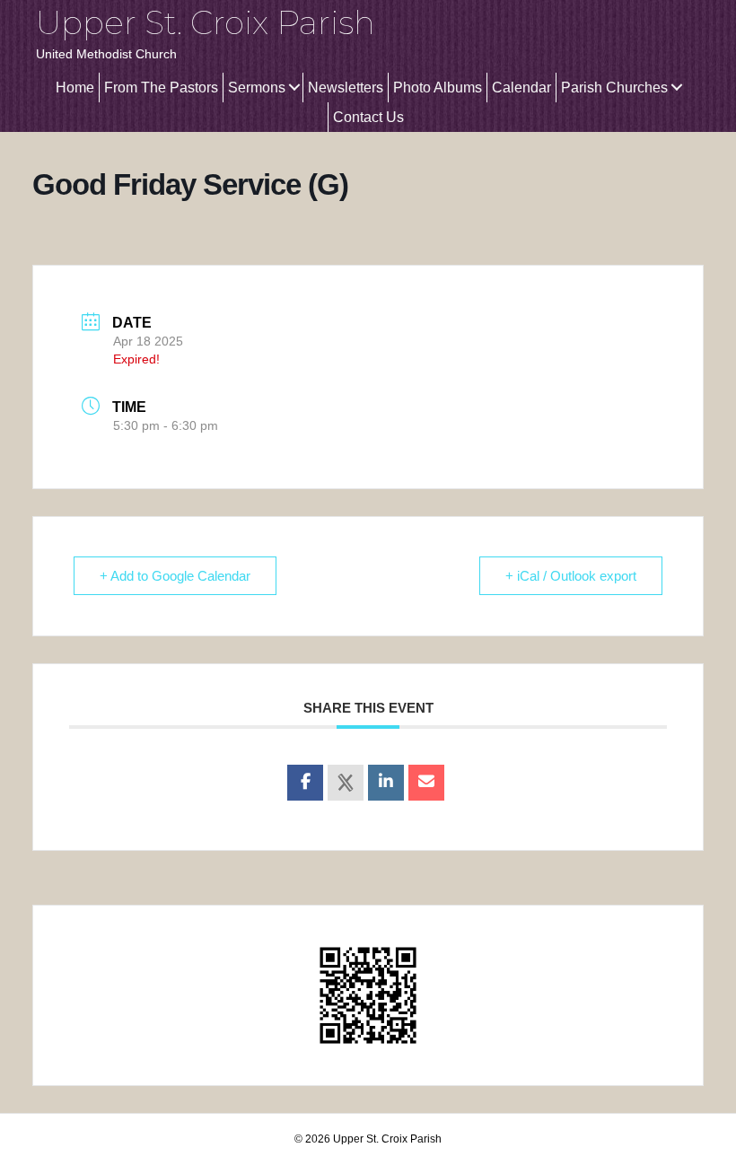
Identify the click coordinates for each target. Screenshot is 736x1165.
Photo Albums (437, 87)
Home (75, 87)
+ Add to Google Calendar (175, 575)
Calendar (521, 87)
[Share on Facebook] (305, 783)
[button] (293, 87)
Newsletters (345, 87)
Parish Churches (614, 87)
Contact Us (368, 117)
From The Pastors (161, 87)
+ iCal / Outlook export (570, 575)
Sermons (256, 87)
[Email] (426, 783)
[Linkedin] (386, 783)
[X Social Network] (346, 783)
